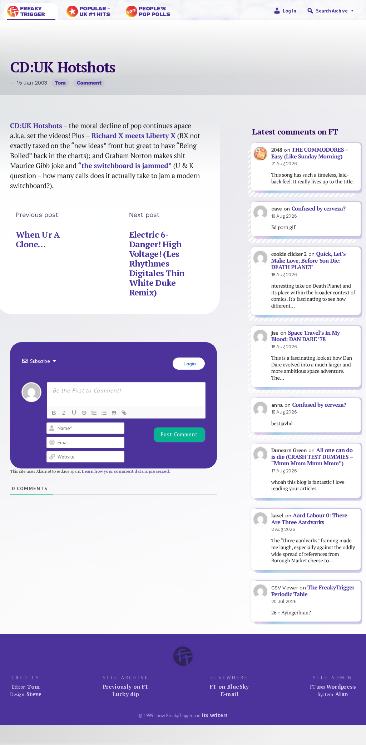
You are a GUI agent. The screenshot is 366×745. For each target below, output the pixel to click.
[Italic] (64, 413)
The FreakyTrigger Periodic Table (313, 591)
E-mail (229, 694)
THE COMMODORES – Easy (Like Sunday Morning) (309, 153)
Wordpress (341, 686)
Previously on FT (126, 686)
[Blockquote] (114, 413)
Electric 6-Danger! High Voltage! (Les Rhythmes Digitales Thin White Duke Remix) (157, 263)
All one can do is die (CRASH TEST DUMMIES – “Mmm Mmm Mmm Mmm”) (312, 456)
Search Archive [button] (331, 10)
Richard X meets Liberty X (133, 135)
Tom (60, 83)
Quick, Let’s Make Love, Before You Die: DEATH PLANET (308, 260)
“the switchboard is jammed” (125, 165)
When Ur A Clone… (38, 239)
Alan (341, 694)
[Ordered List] (94, 413)
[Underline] (74, 413)
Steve (34, 694)
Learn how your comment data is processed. (126, 471)
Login (189, 363)
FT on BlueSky (229, 686)
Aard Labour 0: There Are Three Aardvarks (309, 519)
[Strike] (84, 413)
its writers (215, 715)
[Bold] (54, 413)
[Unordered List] (104, 413)
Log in (289, 10)
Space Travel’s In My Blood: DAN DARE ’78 (305, 336)
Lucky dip (125, 694)
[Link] (124, 413)
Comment (89, 83)
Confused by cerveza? (318, 208)
